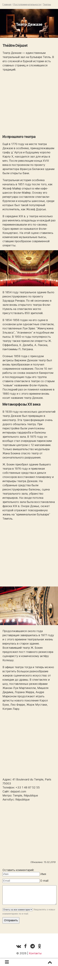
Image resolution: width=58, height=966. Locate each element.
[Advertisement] (29, 103)
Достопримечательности (27, 4)
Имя (43, 874)
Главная (6, 4)
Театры (47, 4)
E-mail (44, 880)
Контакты (35, 953)
